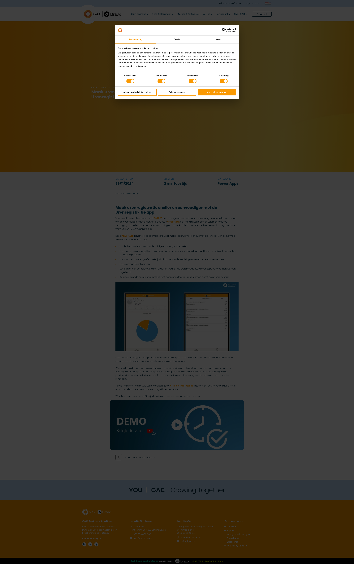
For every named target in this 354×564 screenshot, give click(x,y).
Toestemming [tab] (135, 39)
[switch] (161, 81)
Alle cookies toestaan (216, 92)
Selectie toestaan (177, 92)
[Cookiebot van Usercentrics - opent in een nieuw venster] (224, 30)
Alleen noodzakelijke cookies (137, 92)
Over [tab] (218, 39)
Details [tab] (177, 39)
